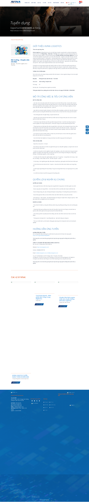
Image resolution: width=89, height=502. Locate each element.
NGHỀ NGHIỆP (56, 2)
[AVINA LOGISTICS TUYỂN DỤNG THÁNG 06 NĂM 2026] (21, 282)
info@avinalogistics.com (52, 253)
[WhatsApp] (87, 130)
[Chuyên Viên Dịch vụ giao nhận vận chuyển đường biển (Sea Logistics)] (68, 282)
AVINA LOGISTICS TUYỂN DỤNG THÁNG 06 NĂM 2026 (20, 376)
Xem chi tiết (16, 382)
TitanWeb (47, 499)
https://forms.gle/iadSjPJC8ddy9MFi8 (41, 235)
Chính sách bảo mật (35, 497)
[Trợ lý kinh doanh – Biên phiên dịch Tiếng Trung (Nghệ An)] (44, 282)
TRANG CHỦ (27, 2)
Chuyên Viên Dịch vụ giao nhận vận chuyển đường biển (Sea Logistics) (67, 299)
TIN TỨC (49, 2)
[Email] (87, 127)
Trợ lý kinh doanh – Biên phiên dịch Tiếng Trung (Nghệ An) (43, 297)
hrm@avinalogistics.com (41, 253)
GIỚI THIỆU (33, 2)
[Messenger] (87, 133)
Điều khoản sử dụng (35, 496)
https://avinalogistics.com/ (43, 247)
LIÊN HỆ (62, 2)
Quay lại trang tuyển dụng (17, 39)
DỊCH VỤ (39, 2)
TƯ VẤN (44, 2)
